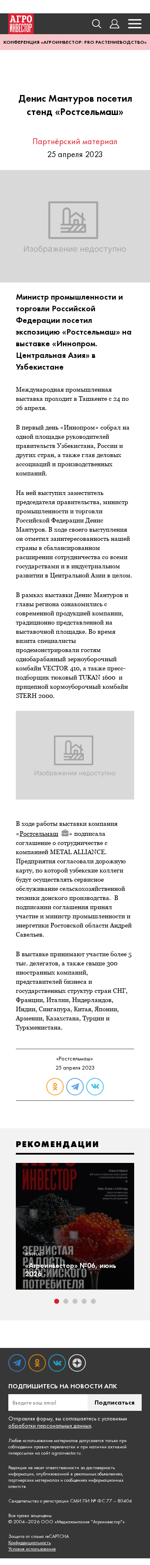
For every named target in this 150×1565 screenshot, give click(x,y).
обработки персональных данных (49, 1425)
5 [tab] (93, 1301)
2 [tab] (65, 1301)
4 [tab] (84, 1301)
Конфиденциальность (29, 1543)
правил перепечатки (54, 1446)
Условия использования (32, 1549)
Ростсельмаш (39, 833)
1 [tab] (56, 1301)
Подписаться (115, 1402)
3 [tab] (75, 1301)
